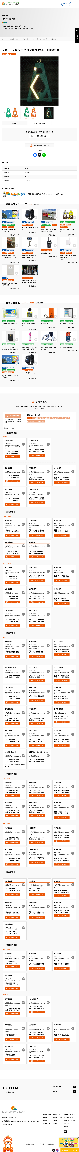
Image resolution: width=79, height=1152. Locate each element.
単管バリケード (26, 39)
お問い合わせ (66, 4)
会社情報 (45, 1120)
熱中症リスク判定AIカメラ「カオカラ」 (10, 230)
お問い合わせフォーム (58, 1087)
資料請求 (54, 1091)
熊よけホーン (45, 324)
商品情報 (12, 39)
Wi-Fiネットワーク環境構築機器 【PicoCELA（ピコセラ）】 (68, 257)
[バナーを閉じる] (78, 1138)
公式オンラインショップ (70, 1120)
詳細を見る (13, 235)
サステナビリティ (57, 1117)
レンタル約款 (41, 1144)
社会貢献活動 (46, 1123)
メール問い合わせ (13, 457)
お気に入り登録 (41, 123)
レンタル (18, 39)
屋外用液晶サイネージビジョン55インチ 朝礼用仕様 (29, 281)
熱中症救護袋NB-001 (66, 347)
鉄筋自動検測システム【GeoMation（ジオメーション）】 (10, 257)
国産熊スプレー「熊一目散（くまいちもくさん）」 (29, 348)
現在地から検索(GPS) (14, 416)
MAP (23, 444)
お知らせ (55, 1120)
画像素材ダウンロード (70, 1114)
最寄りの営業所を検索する (41, 145)
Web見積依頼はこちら (41, 136)
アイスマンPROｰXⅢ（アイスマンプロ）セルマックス (10, 348)
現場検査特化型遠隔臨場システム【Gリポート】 (29, 256)
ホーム (6, 39)
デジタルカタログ (68, 1117)
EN (65, 1131)
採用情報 (55, 1123)
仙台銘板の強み (47, 1114)
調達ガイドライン (52, 1144)
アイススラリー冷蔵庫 (66, 324)
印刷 (15, 123)
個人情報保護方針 (30, 1144)
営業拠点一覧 (56, 1114)
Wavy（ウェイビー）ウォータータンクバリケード (49, 230)
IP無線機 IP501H (46, 253)
